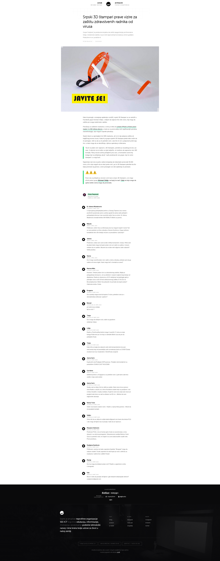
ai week (111, 526)
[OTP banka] (121, 496)
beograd (130, 520)
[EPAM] (110, 500)
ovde (118, 552)
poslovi (111, 523)
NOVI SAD (99, 5)
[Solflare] (105, 493)
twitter (147, 526)
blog (110, 520)
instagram (148, 520)
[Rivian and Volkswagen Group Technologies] (99, 497)
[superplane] (111, 496)
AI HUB (99, 3)
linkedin (147, 523)
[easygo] (114, 493)
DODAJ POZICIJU (124, 5)
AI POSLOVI (119, 3)
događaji (130, 526)
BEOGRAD (93, 5)
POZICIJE (117, 5)
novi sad (130, 523)
